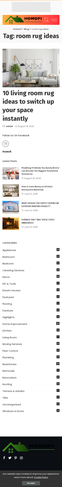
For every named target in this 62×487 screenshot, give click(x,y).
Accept (31, 483)
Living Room (9, 337)
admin (9, 126)
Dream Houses (11, 290)
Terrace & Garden (13, 391)
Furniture (7, 310)
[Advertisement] (31, 7)
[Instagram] (21, 458)
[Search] (46, 20)
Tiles (5, 397)
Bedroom (8, 263)
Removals (8, 371)
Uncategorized (11, 404)
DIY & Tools (9, 283)
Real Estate (9, 364)
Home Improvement (14, 324)
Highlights (8, 317)
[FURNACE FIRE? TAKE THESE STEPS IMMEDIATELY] (10, 223)
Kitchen (7, 330)
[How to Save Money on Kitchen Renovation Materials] (10, 190)
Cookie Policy (41, 477)
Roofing (7, 384)
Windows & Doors (13, 411)
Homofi (6, 151)
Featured (8, 297)
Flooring (7, 304)
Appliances (9, 250)
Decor (11, 84)
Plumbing (8, 357)
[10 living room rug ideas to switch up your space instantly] (31, 68)
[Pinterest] (15, 458)
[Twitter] (10, 458)
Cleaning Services (13, 270)
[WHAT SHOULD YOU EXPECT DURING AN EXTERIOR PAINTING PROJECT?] (10, 207)
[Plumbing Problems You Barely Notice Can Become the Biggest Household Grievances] (10, 173)
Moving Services (12, 344)
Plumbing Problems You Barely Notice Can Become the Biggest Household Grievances (40, 171)
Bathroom (8, 257)
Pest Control (10, 351)
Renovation (9, 377)
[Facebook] (4, 458)
